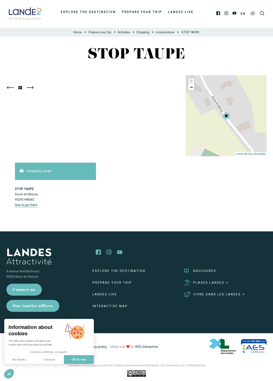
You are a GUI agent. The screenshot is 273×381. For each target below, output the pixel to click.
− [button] (191, 87)
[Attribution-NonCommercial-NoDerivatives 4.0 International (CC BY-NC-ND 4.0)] (136, 373)
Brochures (204, 271)
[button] (9, 374)
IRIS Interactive (146, 347)
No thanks (19, 359)
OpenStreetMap (257, 154)
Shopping (142, 32)
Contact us (24, 290)
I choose (49, 359)
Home (78, 32)
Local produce (165, 32)
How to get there (26, 205)
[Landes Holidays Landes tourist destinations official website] (25, 13)
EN (243, 13)
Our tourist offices (33, 306)
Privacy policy (96, 347)
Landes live (180, 12)
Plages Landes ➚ (211, 282)
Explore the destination (88, 12)
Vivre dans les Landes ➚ (219, 294)
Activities (124, 32)
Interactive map (110, 306)
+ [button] (191, 80)
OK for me (79, 359)
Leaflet (239, 154)
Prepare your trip (142, 12)
